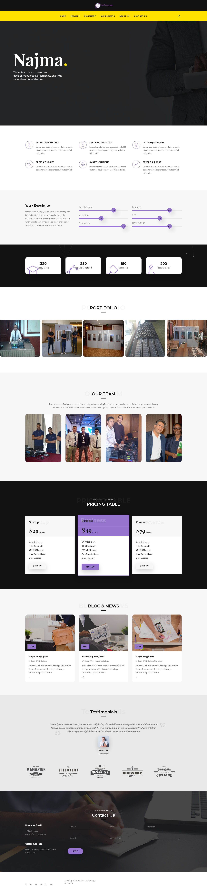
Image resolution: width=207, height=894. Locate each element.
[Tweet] (37, 677)
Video (160, 661)
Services (75, 16)
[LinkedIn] (45, 677)
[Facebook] (33, 677)
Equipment (90, 16)
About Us (125, 16)
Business (44, 661)
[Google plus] (41, 677)
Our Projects (108, 16)
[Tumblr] (49, 677)
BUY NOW (37, 566)
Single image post (145, 656)
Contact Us (140, 16)
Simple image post (38, 656)
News (107, 661)
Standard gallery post (93, 656)
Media (103, 661)
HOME (63, 16)
